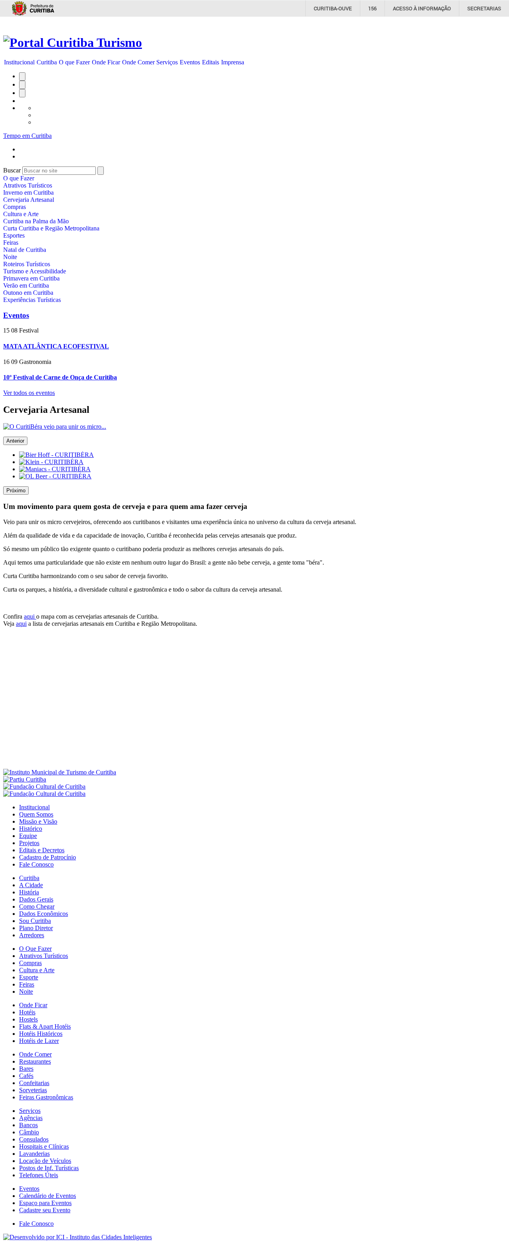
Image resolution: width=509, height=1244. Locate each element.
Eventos (190, 62)
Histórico (30, 828)
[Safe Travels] (44, 793)
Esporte (28, 977)
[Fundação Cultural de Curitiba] (44, 786)
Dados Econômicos (43, 913)
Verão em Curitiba (26, 285)
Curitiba (47, 62)
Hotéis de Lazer (39, 1040)
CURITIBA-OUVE (333, 8)
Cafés (26, 1075)
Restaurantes (35, 1061)
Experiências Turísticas (32, 299)
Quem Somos (36, 814)
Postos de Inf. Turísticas (49, 1168)
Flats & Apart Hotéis (45, 1026)
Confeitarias (34, 1083)
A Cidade (31, 885)
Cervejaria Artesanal (28, 199)
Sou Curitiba (35, 920)
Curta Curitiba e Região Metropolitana (51, 228)
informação (422, 8)
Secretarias (484, 8)
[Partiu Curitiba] (24, 779)
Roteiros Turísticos (26, 264)
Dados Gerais (36, 899)
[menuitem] (19, 62)
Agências (31, 1117)
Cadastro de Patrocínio (47, 857)
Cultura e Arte (21, 214)
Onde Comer (138, 62)
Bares (26, 1068)
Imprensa (232, 62)
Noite (10, 256)
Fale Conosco (36, 864)
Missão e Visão (38, 821)
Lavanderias (34, 1153)
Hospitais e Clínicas (44, 1146)
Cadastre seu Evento (44, 1210)
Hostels (28, 1019)
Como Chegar (36, 906)
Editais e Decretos (41, 850)
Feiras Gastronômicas (46, 1097)
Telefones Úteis (38, 1175)
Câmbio (29, 1132)
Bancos (28, 1125)
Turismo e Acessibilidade (34, 271)
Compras (14, 206)
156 (372, 8)
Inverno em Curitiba (28, 192)
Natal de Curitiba (24, 249)
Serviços (167, 62)
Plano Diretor (36, 928)
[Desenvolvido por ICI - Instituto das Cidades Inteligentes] (77, 1237)
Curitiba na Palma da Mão (36, 221)
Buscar (12, 170)
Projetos (29, 843)
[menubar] (124, 62)
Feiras (10, 242)
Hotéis (27, 1012)
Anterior (15, 441)
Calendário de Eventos (47, 1195)
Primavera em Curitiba (31, 278)
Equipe (28, 835)
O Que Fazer (35, 948)
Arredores (31, 935)
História (29, 892)
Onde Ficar (106, 62)
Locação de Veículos (45, 1160)
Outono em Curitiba (28, 292)
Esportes (14, 235)
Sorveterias (33, 1090)
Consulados (34, 1139)
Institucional (19, 62)
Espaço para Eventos (45, 1203)
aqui (30, 616)
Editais (210, 62)
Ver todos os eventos (29, 392)
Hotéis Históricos (40, 1033)
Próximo (15, 490)
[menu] (51, 239)
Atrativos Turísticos (27, 185)
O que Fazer (74, 62)
